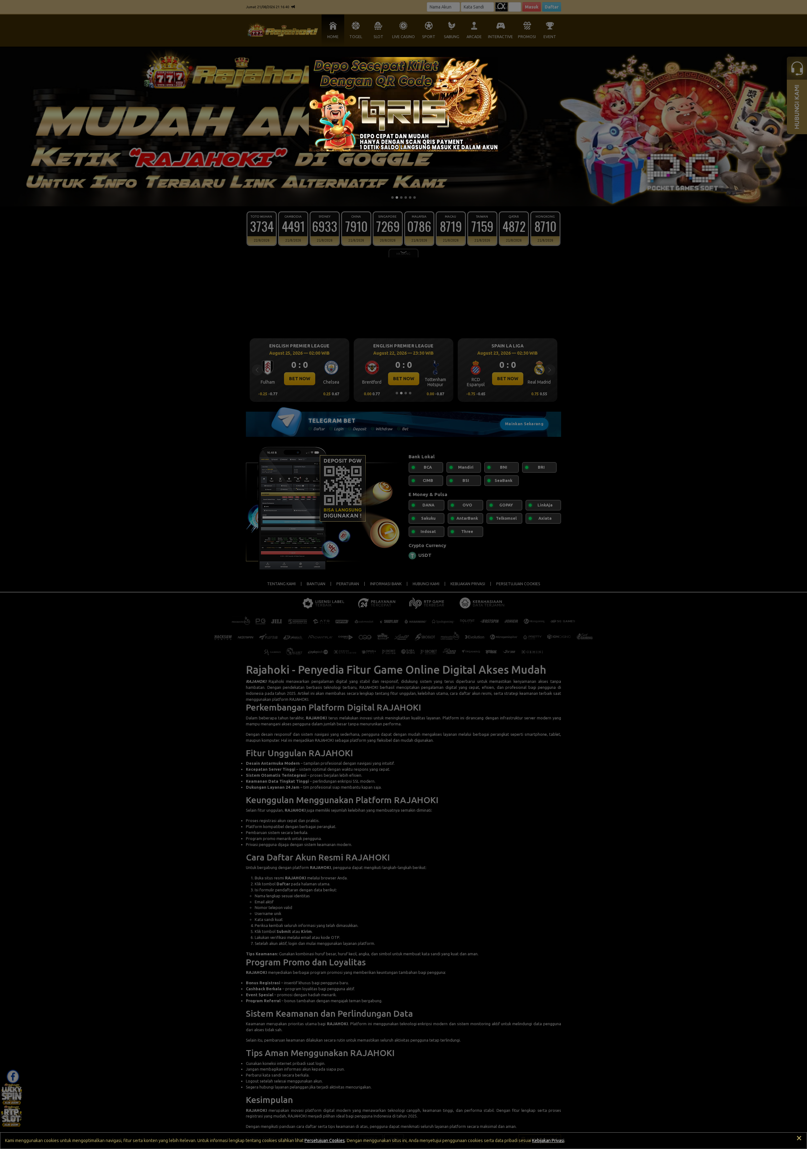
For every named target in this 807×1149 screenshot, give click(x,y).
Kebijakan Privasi (548, 1140)
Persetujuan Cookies (325, 1140)
